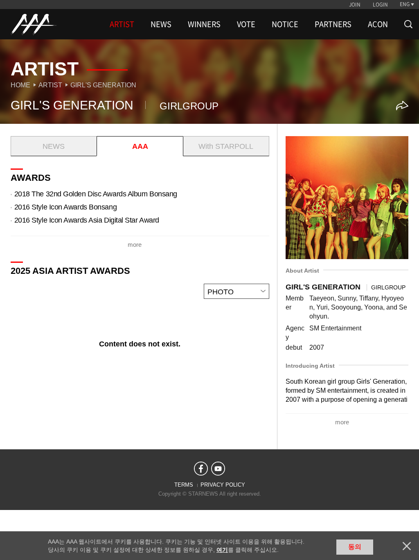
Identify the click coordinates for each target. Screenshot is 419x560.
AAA (140, 146)
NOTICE (285, 24)
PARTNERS (333, 24)
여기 (222, 549)
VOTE (246, 24)
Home (20, 85)
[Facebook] (201, 469)
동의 (354, 546)
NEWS (161, 24)
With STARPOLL (225, 146)
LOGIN (380, 4)
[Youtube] (218, 469)
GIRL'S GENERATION (103, 85)
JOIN (354, 4)
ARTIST (122, 24)
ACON (378, 24)
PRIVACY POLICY (222, 485)
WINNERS (204, 24)
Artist (50, 85)
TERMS (183, 485)
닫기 (407, 546)
